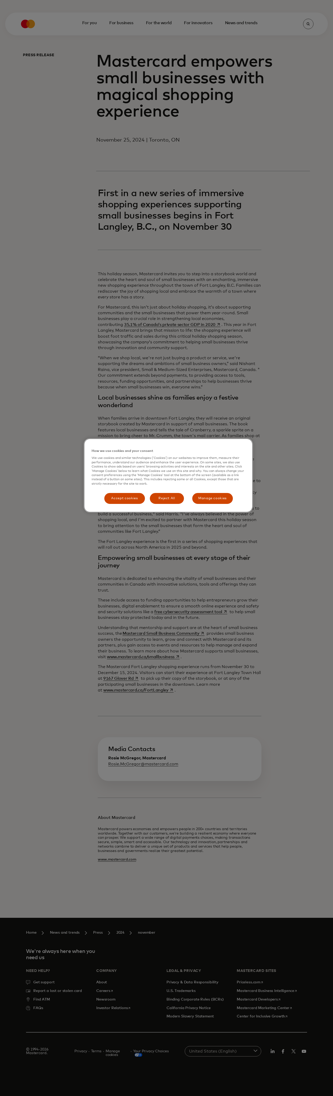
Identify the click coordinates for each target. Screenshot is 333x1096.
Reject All (166, 498)
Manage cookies (212, 498)
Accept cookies (124, 498)
